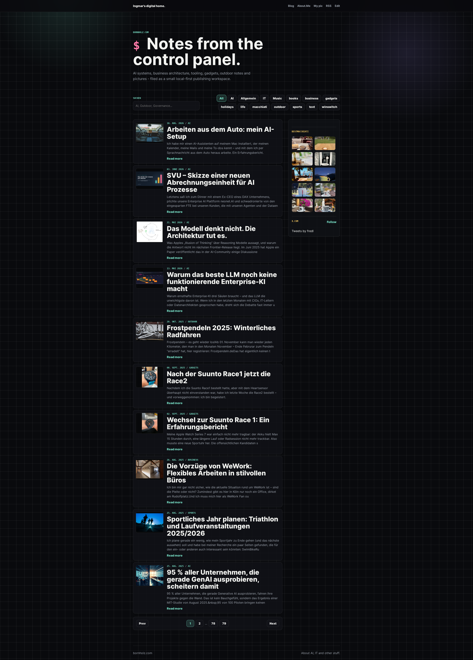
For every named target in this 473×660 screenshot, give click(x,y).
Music (277, 98)
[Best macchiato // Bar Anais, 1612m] (302, 205)
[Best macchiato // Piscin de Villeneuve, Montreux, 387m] (302, 174)
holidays (227, 107)
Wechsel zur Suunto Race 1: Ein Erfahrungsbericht (218, 423)
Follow (331, 222)
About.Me (303, 6)
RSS (328, 6)
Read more (175, 158)
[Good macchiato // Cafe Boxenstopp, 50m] (302, 159)
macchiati (259, 107)
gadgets (331, 98)
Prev (142, 623)
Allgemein (248, 98)
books (293, 98)
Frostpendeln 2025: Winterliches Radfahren (221, 331)
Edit (337, 6)
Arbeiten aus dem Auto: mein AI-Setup (220, 132)
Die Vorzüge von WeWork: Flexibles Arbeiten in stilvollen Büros (216, 473)
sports (297, 107)
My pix (318, 6)
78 (213, 623)
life (243, 107)
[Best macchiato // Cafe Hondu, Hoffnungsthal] (325, 159)
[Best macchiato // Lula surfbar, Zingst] (325, 143)
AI (232, 98)
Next (273, 623)
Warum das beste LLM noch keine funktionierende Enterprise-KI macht (222, 282)
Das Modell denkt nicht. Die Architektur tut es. (211, 232)
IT (264, 98)
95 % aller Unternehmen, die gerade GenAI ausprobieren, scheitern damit (213, 579)
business (311, 98)
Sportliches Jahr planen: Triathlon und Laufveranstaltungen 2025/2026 (222, 526)
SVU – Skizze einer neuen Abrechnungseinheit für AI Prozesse (210, 182)
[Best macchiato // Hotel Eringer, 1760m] (325, 174)
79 (224, 623)
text (312, 107)
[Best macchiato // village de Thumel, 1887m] (325, 190)
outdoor (280, 107)
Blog (291, 6)
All (222, 98)
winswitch (329, 107)
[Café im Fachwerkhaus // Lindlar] (302, 143)
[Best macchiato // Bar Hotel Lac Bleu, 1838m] (302, 190)
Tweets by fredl (303, 231)
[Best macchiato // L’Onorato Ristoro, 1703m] (325, 205)
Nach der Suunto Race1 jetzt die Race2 (219, 377)
